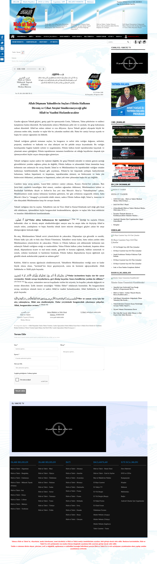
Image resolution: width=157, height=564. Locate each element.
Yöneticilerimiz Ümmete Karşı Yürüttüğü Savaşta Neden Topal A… (127, 305)
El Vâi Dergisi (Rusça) (100, 496)
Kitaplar (116, 225)
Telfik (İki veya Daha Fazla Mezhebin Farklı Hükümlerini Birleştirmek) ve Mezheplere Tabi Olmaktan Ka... (56, 25)
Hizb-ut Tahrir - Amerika (74, 473)
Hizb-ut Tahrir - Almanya (74, 469)
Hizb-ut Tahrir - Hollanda (74, 501)
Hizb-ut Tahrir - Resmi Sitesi (102, 469)
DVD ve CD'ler (126, 473)
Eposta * (16, 354)
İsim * (16, 345)
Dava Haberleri (126, 469)
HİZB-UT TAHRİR (119, 194)
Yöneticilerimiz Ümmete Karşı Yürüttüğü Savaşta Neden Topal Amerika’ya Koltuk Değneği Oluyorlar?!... (81, 26)
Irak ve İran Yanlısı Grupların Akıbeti (126, 267)
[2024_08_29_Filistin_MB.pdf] (22, 52)
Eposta (18, 52)
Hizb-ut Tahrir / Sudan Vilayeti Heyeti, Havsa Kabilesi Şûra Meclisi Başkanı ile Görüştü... (108, 25)
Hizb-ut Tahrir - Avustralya (75, 478)
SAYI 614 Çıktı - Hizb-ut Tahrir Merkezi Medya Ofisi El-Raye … (127, 200)
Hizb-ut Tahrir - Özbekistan (47, 478)
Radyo (123, 496)
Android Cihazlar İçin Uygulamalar (132, 501)
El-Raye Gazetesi (99, 482)
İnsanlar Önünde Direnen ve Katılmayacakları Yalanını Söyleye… (126, 214)
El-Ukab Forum (98, 505)
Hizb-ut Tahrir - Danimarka (75, 487)
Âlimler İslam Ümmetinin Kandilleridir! (128, 282)
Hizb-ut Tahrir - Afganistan (20, 469)
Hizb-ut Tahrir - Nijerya (46, 473)
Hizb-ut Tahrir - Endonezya (20, 478)
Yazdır (14, 52)
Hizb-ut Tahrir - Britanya (74, 482)
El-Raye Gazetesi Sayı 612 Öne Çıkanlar (127, 260)
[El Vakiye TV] (140, 44)
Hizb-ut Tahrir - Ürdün (45, 510)
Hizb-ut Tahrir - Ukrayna (74, 519)
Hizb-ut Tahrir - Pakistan (46, 482)
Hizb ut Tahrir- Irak (17, 490)
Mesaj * (62, 345)
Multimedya (125, 492)
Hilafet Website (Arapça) (101, 515)
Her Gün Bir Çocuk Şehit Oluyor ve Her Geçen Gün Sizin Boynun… (127, 314)
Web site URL (18, 364)
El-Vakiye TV (98, 487)
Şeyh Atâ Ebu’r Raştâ (121, 204)
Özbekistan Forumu (99, 510)
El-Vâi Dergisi (98, 492)
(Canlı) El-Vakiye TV (121, 48)
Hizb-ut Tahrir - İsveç (73, 505)
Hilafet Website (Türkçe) (101, 519)
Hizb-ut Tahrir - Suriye (45, 492)
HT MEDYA (53, 42)
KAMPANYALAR (31, 42)
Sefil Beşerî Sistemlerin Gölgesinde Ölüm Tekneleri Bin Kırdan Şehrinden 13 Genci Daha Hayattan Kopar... (134, 25)
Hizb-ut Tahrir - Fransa (73, 491)
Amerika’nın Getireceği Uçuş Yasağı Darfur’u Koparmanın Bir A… (125, 288)
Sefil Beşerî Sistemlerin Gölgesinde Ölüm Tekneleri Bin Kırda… (127, 299)
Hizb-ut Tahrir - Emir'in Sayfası (103, 473)
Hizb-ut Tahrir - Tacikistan (19, 509)
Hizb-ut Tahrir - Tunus (45, 501)
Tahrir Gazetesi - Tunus (101, 528)
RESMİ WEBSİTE (17, 42)
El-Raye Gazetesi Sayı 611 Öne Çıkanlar (127, 264)
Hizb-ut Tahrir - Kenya (18, 495)
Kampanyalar (125, 478)
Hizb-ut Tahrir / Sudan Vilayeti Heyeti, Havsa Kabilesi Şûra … (127, 294)
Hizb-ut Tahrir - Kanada (74, 510)
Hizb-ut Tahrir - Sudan (45, 487)
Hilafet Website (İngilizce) (102, 524)
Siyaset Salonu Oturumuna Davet (125, 309)
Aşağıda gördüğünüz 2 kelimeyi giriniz (25, 373)
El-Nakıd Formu (98, 501)
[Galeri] (144, 44)
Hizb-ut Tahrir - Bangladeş (19, 473)
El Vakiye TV (18, 403)
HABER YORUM (101, 36)
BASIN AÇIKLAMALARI (121, 273)
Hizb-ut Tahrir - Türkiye (46, 505)
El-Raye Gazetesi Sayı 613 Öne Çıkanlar (127, 251)
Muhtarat (43, 42)
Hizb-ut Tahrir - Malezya (19, 504)
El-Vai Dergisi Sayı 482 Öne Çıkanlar (126, 247)
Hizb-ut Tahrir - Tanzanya (46, 496)
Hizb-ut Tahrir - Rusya (73, 515)
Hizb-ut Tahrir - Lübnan (19, 499)
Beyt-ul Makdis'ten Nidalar (102, 478)
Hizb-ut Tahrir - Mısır (45, 469)
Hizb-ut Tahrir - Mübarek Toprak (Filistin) (21, 484)
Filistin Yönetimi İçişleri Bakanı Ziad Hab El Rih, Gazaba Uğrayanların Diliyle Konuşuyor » (50, 328)
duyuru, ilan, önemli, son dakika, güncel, (23, 61)
